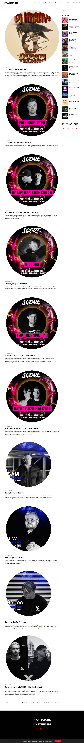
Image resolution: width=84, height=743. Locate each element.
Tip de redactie (44, 739)
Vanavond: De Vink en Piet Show (73, 53)
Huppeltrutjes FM (73, 19)
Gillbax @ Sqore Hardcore (16, 284)
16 (35, 702)
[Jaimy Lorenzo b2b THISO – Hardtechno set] (29, 658)
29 (13, 705)
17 (37, 702)
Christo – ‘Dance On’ (74, 101)
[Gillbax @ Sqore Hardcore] (32, 251)
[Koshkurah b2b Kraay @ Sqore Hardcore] (32, 180)
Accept (58, 741)
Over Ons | (39, 739)
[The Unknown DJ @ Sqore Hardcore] (32, 323)
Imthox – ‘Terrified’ (73, 108)
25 (55, 702)
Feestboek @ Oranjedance (72, 94)
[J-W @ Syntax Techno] (28, 528)
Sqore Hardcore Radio (73, 60)
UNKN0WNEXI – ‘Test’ (74, 81)
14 (31, 702)
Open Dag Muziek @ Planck (74, 33)
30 (15, 705)
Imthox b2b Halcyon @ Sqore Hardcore (21, 428)
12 (26, 702)
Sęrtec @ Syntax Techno (15, 622)
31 (17, 705)
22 (48, 702)
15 (33, 702)
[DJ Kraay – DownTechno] (32, 37)
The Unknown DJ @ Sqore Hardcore (20, 355)
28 (10, 705)
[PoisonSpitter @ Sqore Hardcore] (32, 110)
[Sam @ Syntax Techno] (28, 464)
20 (44, 702)
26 (6, 705)
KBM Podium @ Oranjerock (72, 40)
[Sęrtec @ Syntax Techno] (28, 593)
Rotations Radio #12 (74, 87)
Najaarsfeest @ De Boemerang (73, 74)
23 (51, 702)
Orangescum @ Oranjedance (73, 115)
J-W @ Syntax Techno (14, 557)
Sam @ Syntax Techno (14, 493)
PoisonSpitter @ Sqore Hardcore (19, 142)
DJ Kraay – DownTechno (15, 69)
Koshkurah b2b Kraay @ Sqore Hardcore (22, 212)
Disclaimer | (34, 739)
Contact (50, 739)
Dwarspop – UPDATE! (74, 26)
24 (53, 702)
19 (42, 702)
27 (8, 705)
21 (46, 702)
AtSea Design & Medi (22, 739)
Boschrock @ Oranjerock (72, 46)
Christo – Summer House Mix (73, 67)
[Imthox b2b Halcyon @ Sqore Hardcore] (32, 396)
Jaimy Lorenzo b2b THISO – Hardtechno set (23, 687)
